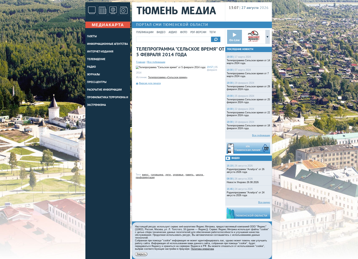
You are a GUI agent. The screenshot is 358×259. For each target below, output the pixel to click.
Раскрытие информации (104, 90)
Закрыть (141, 254)
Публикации (144, 32)
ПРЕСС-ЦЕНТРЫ (96, 82)
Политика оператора (202, 248)
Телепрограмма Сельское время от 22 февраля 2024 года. (248, 114)
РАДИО (91, 67)
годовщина (157, 174)
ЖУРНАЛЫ (93, 74)
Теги (212, 32)
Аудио (173, 32)
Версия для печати (150, 83)
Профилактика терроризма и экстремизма (107, 101)
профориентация (145, 177)
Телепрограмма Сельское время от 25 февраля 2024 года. (248, 101)
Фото (183, 32)
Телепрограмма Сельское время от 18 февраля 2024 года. (248, 127)
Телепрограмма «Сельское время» (167, 77)
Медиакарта (108, 25)
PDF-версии (198, 32)
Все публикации (156, 62)
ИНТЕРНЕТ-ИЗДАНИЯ (100, 52)
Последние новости (240, 49)
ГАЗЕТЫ (92, 36)
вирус (145, 174)
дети (168, 174)
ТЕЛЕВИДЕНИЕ (96, 59)
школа (200, 174)
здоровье (178, 174)
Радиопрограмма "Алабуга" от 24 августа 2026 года (245, 194)
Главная (140, 62)
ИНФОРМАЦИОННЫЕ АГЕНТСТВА (107, 44)
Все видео (264, 202)
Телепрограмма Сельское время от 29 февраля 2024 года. (248, 88)
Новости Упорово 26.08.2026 (243, 182)
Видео (161, 32)
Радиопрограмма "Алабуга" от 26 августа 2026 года (245, 170)
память (190, 174)
